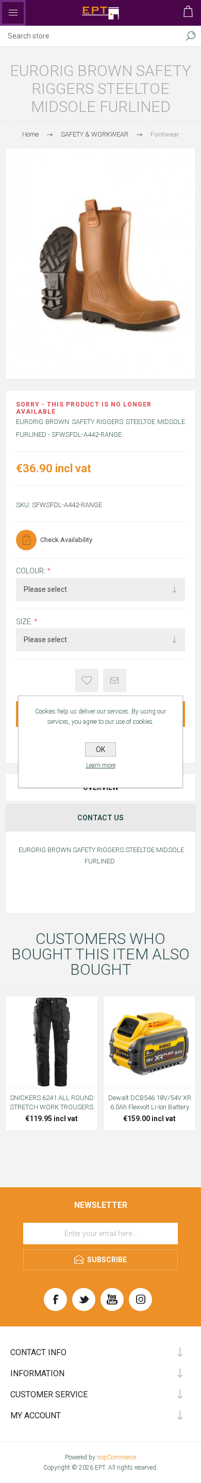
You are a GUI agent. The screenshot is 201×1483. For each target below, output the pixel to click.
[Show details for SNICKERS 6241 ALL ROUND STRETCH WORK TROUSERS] (51, 1042)
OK (100, 749)
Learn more (100, 765)
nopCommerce (116, 1457)
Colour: (31, 571)
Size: (25, 622)
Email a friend (114, 680)
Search (190, 36)
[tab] (100, 818)
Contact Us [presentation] (100, 818)
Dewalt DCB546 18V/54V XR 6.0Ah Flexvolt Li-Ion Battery (149, 1102)
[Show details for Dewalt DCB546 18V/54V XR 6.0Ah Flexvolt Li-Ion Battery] (149, 1042)
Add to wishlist (86, 680)
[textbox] (90, 36)
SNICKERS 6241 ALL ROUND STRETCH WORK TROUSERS (52, 1102)
